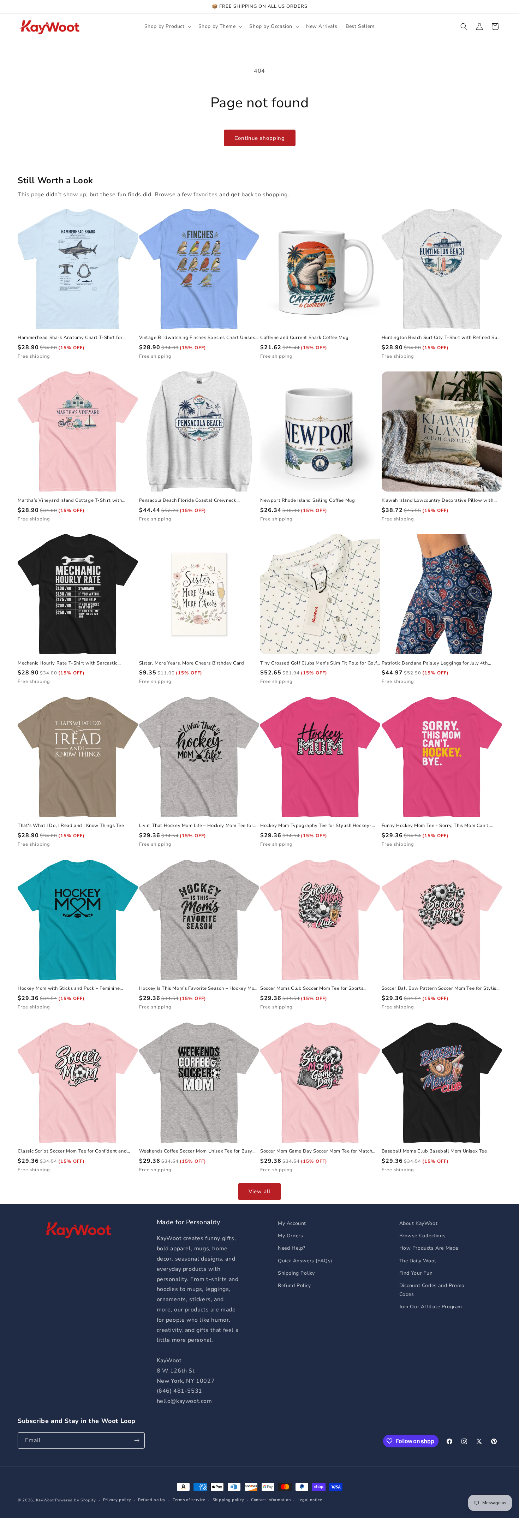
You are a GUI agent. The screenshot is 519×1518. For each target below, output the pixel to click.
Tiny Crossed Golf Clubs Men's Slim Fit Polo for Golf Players (318, 663)
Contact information (271, 1499)
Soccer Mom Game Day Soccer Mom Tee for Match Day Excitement (316, 1151)
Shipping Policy (296, 1273)
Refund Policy (294, 1285)
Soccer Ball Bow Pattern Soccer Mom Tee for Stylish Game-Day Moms (440, 989)
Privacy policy (117, 1499)
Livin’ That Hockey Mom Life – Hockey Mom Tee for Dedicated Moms (196, 826)
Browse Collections (422, 1235)
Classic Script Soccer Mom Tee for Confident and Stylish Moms (72, 1151)
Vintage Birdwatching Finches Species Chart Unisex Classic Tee (197, 338)
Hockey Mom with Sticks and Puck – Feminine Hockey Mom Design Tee (69, 989)
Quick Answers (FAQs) (305, 1260)
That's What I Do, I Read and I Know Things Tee (71, 826)
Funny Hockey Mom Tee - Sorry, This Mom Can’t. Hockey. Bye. (436, 826)
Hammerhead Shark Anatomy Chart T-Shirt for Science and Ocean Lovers (70, 338)
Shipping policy (228, 1499)
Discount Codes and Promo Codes (432, 1290)
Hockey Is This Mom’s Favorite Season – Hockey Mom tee (198, 989)
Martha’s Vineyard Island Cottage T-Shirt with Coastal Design (70, 501)
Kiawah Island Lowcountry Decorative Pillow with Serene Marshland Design (438, 501)
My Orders (290, 1235)
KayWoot (45, 1500)
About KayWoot (418, 1223)
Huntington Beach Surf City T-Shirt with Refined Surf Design (441, 338)
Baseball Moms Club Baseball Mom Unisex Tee (434, 1151)
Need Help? (291, 1248)
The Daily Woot (417, 1260)
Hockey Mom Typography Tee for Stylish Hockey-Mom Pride (316, 826)
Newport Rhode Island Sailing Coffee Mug (307, 501)
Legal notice (310, 1499)
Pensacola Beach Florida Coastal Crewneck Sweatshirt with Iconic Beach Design (188, 501)
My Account (292, 1223)
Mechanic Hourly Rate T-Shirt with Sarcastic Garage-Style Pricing (68, 663)
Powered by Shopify (75, 1500)
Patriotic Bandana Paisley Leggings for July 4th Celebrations (435, 663)
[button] (167, 26)
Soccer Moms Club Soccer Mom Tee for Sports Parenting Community (311, 989)
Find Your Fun (416, 1273)
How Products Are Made (429, 1248)
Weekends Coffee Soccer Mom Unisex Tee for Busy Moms (196, 1151)
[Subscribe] (136, 1440)
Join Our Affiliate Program (431, 1306)
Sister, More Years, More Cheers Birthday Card (191, 663)
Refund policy (152, 1499)
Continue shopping (259, 138)
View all (259, 1191)
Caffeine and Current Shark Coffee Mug (304, 338)
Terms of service (189, 1499)
